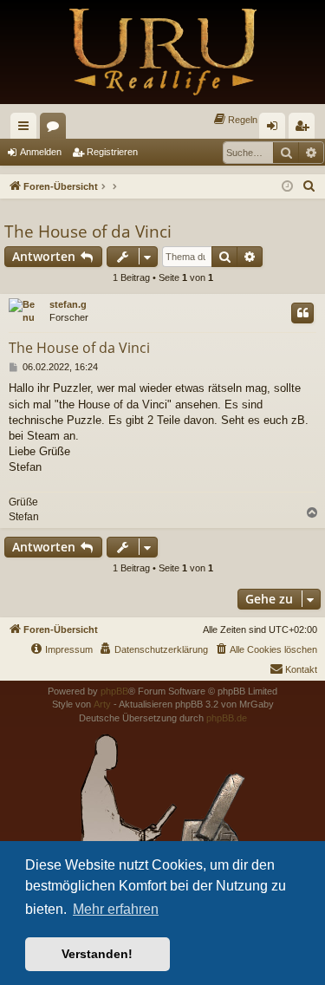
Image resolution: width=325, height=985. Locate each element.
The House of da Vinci (88, 231)
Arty (102, 704)
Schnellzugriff (26, 129)
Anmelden (41, 152)
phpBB (114, 691)
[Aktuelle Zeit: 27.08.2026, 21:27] (287, 187)
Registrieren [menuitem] (305, 129)
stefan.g (68, 304)
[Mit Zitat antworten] (302, 313)
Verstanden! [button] (97, 954)
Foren (56, 129)
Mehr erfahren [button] (116, 909)
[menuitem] (234, 120)
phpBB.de (226, 718)
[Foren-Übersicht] (162, 52)
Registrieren (112, 152)
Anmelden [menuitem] (275, 129)
